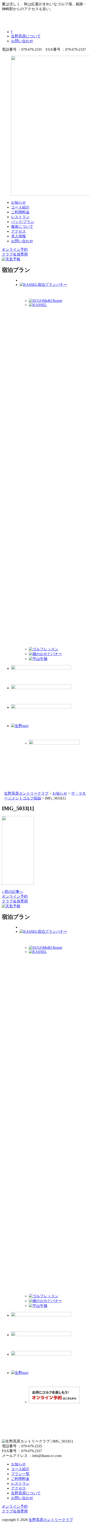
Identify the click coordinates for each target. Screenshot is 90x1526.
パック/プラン (22, 222)
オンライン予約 (15, 249)
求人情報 (18, 236)
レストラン (20, 217)
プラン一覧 (20, 1474)
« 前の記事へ (12, 892)
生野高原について (26, 36)
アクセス (18, 231)
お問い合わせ (22, 41)
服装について (22, 226)
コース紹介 (20, 207)
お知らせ (18, 202)
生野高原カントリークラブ (51, 1520)
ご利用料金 (20, 212)
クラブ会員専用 (15, 254)
